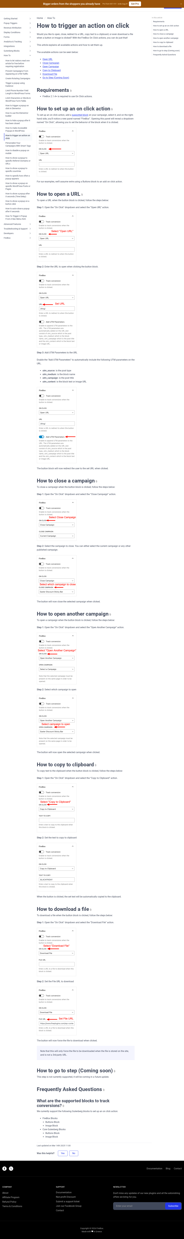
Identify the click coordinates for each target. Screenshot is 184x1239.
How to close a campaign (66, 481)
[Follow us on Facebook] (4, 1168)
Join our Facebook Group (69, 1206)
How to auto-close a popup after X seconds (17, 210)
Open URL (48, 59)
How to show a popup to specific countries (16, 169)
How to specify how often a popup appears (17, 177)
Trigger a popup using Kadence (15, 84)
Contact (178, 1168)
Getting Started (10, 18)
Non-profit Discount (66, 1197)
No (73, 1153)
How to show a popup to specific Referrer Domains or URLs (17, 161)
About (5, 1193)
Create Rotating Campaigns (17, 78)
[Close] (181, 3)
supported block (80, 115)
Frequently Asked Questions (69, 1089)
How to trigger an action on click (17, 136)
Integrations (9, 46)
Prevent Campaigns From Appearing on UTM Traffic (16, 72)
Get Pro (135, 3)
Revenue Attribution (12, 28)
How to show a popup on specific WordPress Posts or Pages (17, 186)
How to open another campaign (73, 614)
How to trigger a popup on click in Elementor (17, 107)
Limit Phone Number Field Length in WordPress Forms (17, 92)
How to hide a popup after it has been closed (17, 122)
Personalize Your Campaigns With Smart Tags (18, 144)
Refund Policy (9, 1202)
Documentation (154, 1168)
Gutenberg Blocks (12, 51)
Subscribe (173, 1206)
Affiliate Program (10, 1197)
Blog (168, 1168)
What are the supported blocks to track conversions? (73, 1103)
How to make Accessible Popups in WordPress (16, 129)
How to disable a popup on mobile (17, 151)
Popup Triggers (10, 23)
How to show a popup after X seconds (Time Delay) (17, 195)
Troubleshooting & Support (16, 229)
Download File (50, 74)
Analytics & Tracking (13, 41)
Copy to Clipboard (52, 70)
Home (40, 18)
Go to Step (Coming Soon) (56, 77)
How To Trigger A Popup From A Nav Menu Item (16, 217)
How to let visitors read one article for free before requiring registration (17, 63)
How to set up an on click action (73, 109)
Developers (9, 233)
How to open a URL (58, 194)
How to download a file (63, 909)
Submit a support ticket (67, 1201)
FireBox (7, 238)
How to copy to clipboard (65, 765)
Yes (63, 1153)
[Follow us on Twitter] (11, 1168)
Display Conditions (12, 32)
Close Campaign (51, 63)
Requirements (53, 90)
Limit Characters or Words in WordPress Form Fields (18, 99)
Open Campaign (51, 66)
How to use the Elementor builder (16, 114)
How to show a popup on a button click (17, 202)
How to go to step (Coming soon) (75, 1071)
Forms (6, 37)
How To (7, 55)
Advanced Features (12, 224)
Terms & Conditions (12, 1206)
